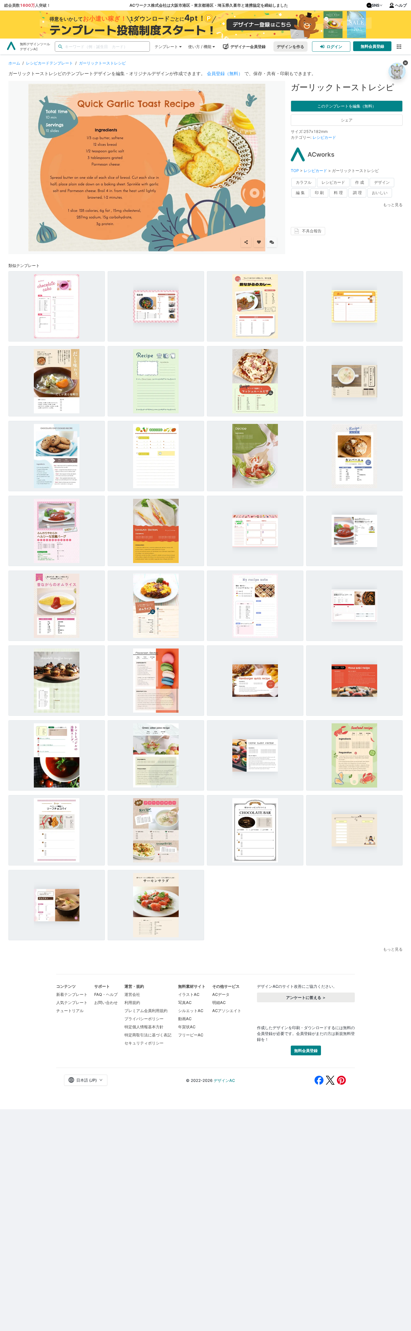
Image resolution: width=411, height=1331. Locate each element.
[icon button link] (399, 46)
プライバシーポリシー (144, 1018)
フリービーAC (190, 1034)
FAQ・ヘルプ (106, 994)
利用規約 (132, 1002)
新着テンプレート (72, 994)
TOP (295, 170)
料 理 (338, 192)
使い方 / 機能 (199, 46)
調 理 (357, 192)
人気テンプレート (72, 1002)
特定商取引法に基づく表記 (147, 1034)
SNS (375, 5)
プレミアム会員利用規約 (145, 1010)
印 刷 (319, 192)
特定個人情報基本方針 (144, 1026)
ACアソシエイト (226, 1010)
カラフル (303, 182)
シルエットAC (190, 1010)
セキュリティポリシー (144, 1043)
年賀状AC (186, 1026)
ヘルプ (401, 5)
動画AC (185, 1018)
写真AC (185, 1002)
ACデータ (221, 994)
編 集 (300, 192)
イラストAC (188, 994)
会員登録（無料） (225, 73)
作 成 (359, 182)
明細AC (219, 1002)
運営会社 (132, 994)
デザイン (382, 182)
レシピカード (324, 137)
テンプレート (166, 46)
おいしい (380, 192)
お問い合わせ (106, 1002)
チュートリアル (70, 1010)
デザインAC (224, 1080)
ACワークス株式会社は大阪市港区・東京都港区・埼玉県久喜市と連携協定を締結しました (208, 5)
